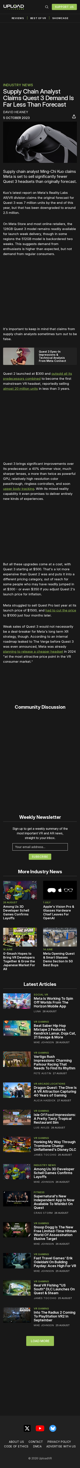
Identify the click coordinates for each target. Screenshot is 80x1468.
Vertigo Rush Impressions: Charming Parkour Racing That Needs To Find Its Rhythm (54, 1062)
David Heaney (15, 112)
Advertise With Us (61, 1446)
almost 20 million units (20, 389)
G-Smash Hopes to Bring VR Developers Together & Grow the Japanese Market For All (19, 961)
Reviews (18, 18)
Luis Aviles (42, 1127)
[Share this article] (74, 116)
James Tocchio (45, 1154)
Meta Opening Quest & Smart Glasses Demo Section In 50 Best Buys (59, 959)
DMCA (37, 1446)
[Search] (47, 7)
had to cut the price (60, 610)
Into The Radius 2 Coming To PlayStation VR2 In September (54, 1316)
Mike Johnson (44, 1042)
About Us (16, 1441)
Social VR (41, 994)
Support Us (64, 6)
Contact (36, 1441)
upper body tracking (18, 489)
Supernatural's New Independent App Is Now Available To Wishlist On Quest (54, 1202)
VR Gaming (41, 1021)
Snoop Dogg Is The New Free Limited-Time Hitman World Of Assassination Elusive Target (55, 1233)
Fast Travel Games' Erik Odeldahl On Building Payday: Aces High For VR (55, 1262)
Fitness (39, 1192)
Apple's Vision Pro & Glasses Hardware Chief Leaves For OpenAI (58, 912)
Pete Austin (42, 1073)
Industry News (18, 85)
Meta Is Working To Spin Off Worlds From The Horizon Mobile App (53, 1002)
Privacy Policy (59, 1441)
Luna (37, 1011)
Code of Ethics (16, 1446)
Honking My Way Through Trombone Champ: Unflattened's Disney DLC (55, 1146)
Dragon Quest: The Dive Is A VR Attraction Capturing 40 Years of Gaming (55, 1091)
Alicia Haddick (45, 1100)
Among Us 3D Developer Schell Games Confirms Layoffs (16, 912)
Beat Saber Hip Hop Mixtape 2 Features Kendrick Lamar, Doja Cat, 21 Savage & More (55, 1031)
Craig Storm (43, 1212)
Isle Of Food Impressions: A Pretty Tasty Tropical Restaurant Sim (55, 1118)
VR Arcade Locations (49, 1083)
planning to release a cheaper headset (33, 651)
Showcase (60, 18)
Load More (40, 1341)
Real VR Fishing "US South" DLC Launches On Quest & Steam (54, 1289)
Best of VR (38, 18)
